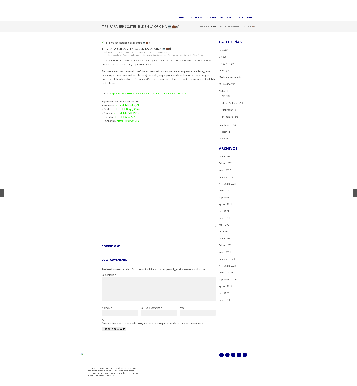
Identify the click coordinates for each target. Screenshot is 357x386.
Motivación (225, 84)
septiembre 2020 (228, 279)
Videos (222, 138)
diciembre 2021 (227, 176)
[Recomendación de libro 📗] (355, 193)
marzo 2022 (225, 156)
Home (213, 26)
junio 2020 (224, 299)
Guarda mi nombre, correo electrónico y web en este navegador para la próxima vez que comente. (153, 323)
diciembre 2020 (227, 258)
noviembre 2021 (227, 183)
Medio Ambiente (227, 77)
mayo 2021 (224, 224)
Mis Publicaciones (218, 17)
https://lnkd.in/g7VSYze (126, 117)
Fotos (222, 49)
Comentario (109, 274)
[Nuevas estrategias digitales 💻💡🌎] (2, 193)
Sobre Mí (197, 17)
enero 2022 (225, 170)
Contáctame (243, 17)
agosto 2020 (225, 286)
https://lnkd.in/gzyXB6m (127, 109)
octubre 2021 (226, 190)
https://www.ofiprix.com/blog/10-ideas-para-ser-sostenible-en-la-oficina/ (148, 93)
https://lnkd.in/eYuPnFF (129, 120)
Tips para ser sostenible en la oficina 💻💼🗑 (237, 26)
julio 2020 (224, 293)
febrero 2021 (226, 245)
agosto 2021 (225, 204)
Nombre (107, 308)
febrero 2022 (226, 163)
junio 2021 (224, 217)
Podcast (223, 131)
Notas (222, 90)
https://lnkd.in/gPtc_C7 (127, 105)
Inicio (183, 17)
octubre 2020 (226, 272)
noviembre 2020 (227, 265)
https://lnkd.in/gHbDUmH (127, 113)
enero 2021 (225, 252)
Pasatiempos (225, 124)
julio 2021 (224, 211)
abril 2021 (224, 231)
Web (182, 308)
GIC (221, 56)
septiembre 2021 (228, 197)
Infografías (225, 63)
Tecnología (227, 116)
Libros (222, 70)
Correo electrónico (151, 308)
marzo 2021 (225, 238)
